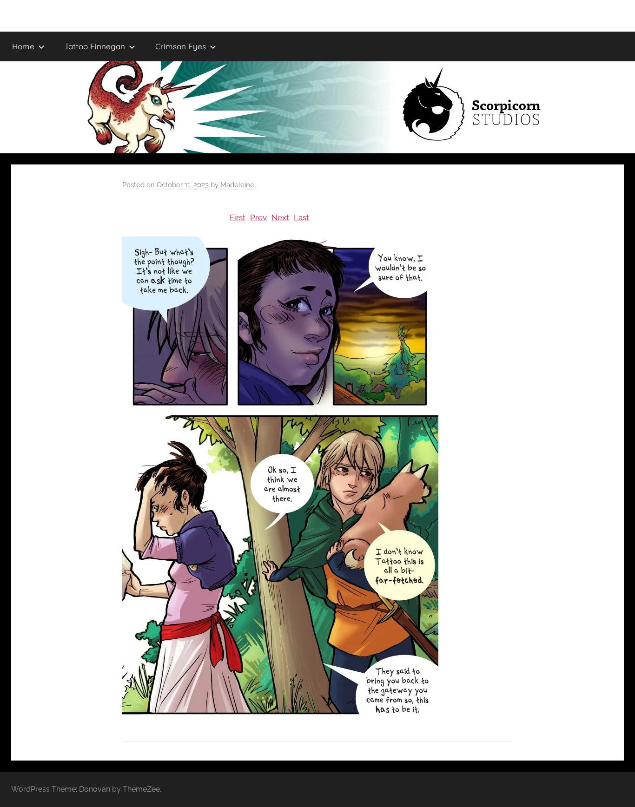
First (237, 217)
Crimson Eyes (180, 46)
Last (301, 217)
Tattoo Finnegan (95, 46)
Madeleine (237, 185)
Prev (258, 217)
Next (280, 217)
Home (23, 46)
